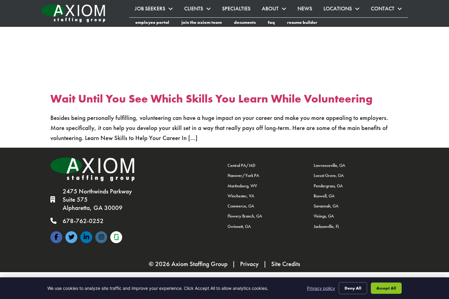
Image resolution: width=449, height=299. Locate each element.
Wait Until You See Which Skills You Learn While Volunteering (211, 99)
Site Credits (285, 264)
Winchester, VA (241, 196)
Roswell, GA (324, 196)
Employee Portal (155, 23)
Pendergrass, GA (328, 186)
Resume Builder (305, 23)
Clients (200, 10)
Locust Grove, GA (329, 175)
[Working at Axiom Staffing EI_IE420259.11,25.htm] (116, 237)
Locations (344, 10)
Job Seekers (157, 10)
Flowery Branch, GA (245, 216)
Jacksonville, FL (326, 226)
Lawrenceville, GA (329, 165)
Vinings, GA (324, 216)
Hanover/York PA (243, 175)
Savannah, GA (326, 206)
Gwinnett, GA (239, 226)
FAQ (274, 23)
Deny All (353, 288)
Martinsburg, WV (242, 186)
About (277, 10)
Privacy (249, 264)
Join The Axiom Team (204, 23)
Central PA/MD (241, 165)
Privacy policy (321, 288)
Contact (389, 10)
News (308, 10)
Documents (248, 23)
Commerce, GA (241, 206)
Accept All (386, 288)
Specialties (239, 10)
